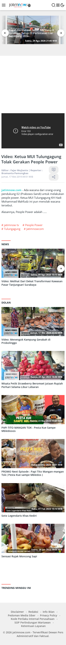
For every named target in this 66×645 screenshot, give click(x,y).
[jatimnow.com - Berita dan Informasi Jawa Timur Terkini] (19, 5)
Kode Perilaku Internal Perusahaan (32, 619)
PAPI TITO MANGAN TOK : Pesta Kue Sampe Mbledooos (28, 429)
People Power (34, 225)
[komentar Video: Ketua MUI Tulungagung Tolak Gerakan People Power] (53, 169)
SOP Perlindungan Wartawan (32, 622)
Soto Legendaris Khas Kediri (19, 515)
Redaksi (33, 611)
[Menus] (4, 5)
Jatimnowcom (35, 229)
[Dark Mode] (62, 5)
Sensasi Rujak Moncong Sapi (19, 556)
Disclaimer (17, 611)
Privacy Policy (48, 615)
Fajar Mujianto (19, 170)
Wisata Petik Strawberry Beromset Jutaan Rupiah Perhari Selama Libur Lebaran (32, 385)
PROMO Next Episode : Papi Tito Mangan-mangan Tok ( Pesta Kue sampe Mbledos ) (32, 473)
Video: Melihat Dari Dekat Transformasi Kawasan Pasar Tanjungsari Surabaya (32, 283)
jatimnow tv (11, 225)
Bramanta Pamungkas (14, 173)
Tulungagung (12, 229)
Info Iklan (48, 611)
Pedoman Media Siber (21, 615)
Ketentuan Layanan (33, 626)
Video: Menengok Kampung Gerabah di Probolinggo (25, 341)
